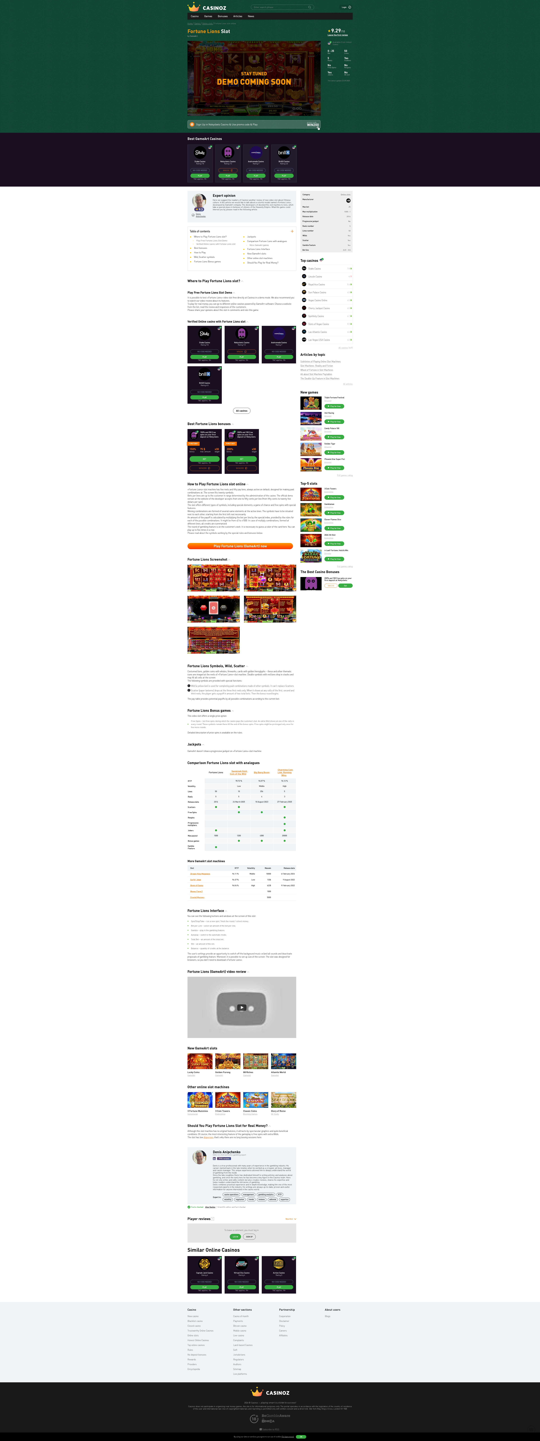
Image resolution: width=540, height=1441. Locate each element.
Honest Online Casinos (198, 1340)
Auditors (237, 1364)
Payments (238, 1321)
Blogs (327, 1316)
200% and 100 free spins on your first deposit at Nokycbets (338, 579)
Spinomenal (192, 1114)
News (251, 16)
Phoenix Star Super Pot (334, 459)
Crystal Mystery (197, 897)
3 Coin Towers (330, 489)
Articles (237, 16)
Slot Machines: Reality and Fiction (316, 365)
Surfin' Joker (195, 879)
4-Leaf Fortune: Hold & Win (336, 550)
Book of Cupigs (196, 885)
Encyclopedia (193, 1369)
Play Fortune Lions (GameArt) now (240, 546)
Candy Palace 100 (331, 428)
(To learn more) (288, 1437)
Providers (192, 1364)
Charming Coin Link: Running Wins (285, 772)
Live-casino (238, 1335)
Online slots (193, 1335)
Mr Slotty (275, 1114)
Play (200, 176)
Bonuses (223, 16)
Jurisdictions (239, 1354)
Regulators (238, 1359)
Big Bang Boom (262, 772)
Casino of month (241, 1316)
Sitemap (237, 1369)
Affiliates (283, 1335)
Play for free (335, 406)
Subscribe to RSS (270, 1429)
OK (301, 1437)
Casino (195, 16)
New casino (192, 1316)
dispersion (208, 1137)
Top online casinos (196, 1345)
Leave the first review (338, 35)
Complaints (238, 1340)
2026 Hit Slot (330, 535)
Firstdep (193, 443)
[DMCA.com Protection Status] (268, 1422)
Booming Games (250, 1114)
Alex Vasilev (210, 1207)
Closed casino (194, 1325)
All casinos (241, 410)
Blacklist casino (195, 1321)
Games (208, 16)
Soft (235, 1349)
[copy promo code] (232, 170)
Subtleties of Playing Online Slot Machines (320, 361)
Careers (283, 1330)
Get (204, 459)
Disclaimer (284, 1321)
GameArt (191, 1075)
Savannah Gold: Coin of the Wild (238, 772)
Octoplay (327, 553)
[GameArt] (348, 200)
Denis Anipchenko (200, 215)
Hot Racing (329, 413)
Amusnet (327, 400)
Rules (190, 1349)
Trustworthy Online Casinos (200, 1330)
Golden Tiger (329, 444)
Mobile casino (239, 1330)
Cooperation (285, 1316)
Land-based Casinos (243, 1345)
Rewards (191, 1359)
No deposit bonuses (196, 1354)
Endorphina (220, 1114)
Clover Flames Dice (332, 519)
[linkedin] (214, 1158)
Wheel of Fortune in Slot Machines (316, 370)
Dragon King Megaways (200, 873)
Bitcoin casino (239, 1325)
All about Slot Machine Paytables (316, 374)
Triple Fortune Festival (334, 397)
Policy (282, 1325)
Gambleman (329, 504)
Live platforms (240, 1373)
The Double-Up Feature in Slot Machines (319, 378)
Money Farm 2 (196, 891)
